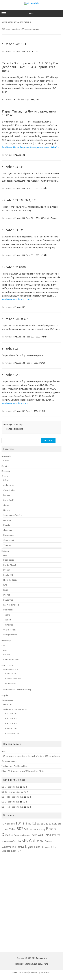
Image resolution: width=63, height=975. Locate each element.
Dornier (6, 495)
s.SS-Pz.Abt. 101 (12, 733)
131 (32, 188)
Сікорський (8, 540)
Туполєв (7, 545)
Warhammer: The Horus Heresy (17, 689)
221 (42, 824)
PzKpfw (6, 655)
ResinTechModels (11, 605)
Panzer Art (8, 600)
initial (48, 834)
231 (51, 823)
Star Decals (8, 610)
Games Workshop (9, 761)
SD (11, 841)
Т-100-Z (18, 851)
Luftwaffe (7, 704)
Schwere (6, 841)
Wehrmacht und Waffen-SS (15, 709)
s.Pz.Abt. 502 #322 (15, 319)
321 (32, 218)
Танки (4, 651)
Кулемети (6, 471)
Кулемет (46, 847)
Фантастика (7, 665)
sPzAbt (44, 188)
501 (14, 830)
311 (32, 99)
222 (46, 823)
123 (34, 823)
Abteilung (41, 829)
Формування (7, 700)
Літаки (5, 476)
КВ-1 (25, 787)
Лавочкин (7, 530)
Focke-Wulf (8, 500)
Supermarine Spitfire (12, 515)
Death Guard (11, 673)
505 (37, 99)
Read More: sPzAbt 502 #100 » (16, 299)
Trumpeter (8, 625)
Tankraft (7, 620)
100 (13, 823)
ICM (5, 585)
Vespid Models (9, 630)
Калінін (6, 525)
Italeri (5, 590)
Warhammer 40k (10, 669)
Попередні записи (14, 429)
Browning (18, 835)
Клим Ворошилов (11, 659)
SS (38, 841)
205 (39, 824)
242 (59, 824)
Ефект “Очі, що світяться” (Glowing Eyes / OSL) (23, 771)
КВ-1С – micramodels (11, 792)
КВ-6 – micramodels (10, 802)
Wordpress (45, 972)
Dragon (6, 570)
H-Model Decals (10, 580)
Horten (6, 510)
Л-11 (52, 847)
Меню (31, 13)
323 (6, 829)
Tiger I (37, 846)
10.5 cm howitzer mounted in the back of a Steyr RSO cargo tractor (31, 756)
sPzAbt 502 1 (11, 375)
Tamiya (6, 615)
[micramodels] (31, 3)
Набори (5, 551)
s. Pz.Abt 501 (11, 713)
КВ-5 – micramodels (10, 787)
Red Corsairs (11, 683)
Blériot (6, 480)
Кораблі (5, 466)
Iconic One (16, 972)
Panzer (56, 835)
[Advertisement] (24, 902)
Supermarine (9, 846)
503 (37, 51)
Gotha (6, 505)
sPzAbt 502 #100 (14, 267)
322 (32, 337)
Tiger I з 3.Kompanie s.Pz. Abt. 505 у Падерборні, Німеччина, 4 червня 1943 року (30, 66)
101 (32, 51)
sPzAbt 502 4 (11, 348)
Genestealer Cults (13, 679)
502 (37, 337)
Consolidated (9, 490)
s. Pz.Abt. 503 (19, 51)
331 (37, 218)
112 (29, 824)
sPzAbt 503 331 (13, 230)
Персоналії (6, 641)
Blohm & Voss (9, 485)
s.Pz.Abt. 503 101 (14, 44)
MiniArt (6, 595)
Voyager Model (10, 635)
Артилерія (6, 456)
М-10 (56, 847)
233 (55, 823)
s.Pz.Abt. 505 (18, 99)
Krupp (6, 460)
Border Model (9, 565)
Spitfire (17, 841)
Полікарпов (8, 535)
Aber (5, 555)
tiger (29, 846)
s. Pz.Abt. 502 (19, 155)
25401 (33, 829)
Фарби (5, 695)
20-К (8, 824)
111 (25, 823)
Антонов (7, 520)
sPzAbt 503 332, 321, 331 (19, 200)
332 (42, 218)
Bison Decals (9, 560)
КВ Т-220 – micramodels (12, 797)
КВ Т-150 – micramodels (12, 807)
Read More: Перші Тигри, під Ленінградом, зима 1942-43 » (30, 147)
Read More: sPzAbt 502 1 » (15, 403)
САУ (3, 645)
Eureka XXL (8, 575)
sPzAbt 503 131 (13, 167)
